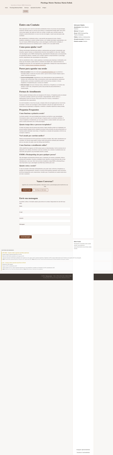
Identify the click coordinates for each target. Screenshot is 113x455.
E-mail (20, 212)
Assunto (21, 218)
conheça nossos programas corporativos (35, 65)
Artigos (44, 7)
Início (6, 7)
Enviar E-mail (27, 190)
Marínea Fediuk (49, 276)
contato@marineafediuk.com (48, 72)
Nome (20, 206)
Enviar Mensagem (25, 236)
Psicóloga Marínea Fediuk (16, 7)
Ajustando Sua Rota (35, 7)
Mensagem (22, 224)
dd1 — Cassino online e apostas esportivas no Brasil (14, 262)
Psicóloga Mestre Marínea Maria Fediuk (56, 3)
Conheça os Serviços (40, 190)
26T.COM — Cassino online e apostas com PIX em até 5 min (15, 252)
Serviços (26, 7)
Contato (26, 11)
